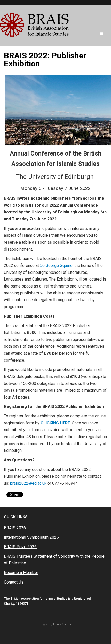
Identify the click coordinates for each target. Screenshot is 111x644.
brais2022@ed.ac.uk (28, 483)
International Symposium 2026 (31, 537)
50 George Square (56, 265)
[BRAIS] (34, 25)
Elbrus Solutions (63, 624)
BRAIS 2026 (15, 527)
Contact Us (13, 582)
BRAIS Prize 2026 (20, 546)
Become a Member (21, 572)
